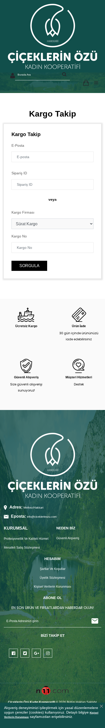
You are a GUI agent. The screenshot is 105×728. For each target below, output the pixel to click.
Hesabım (13, 78)
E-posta (17, 145)
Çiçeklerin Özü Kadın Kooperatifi (31, 702)
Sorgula (29, 266)
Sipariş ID (19, 173)
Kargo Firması (22, 212)
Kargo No (19, 236)
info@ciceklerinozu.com (42, 516)
